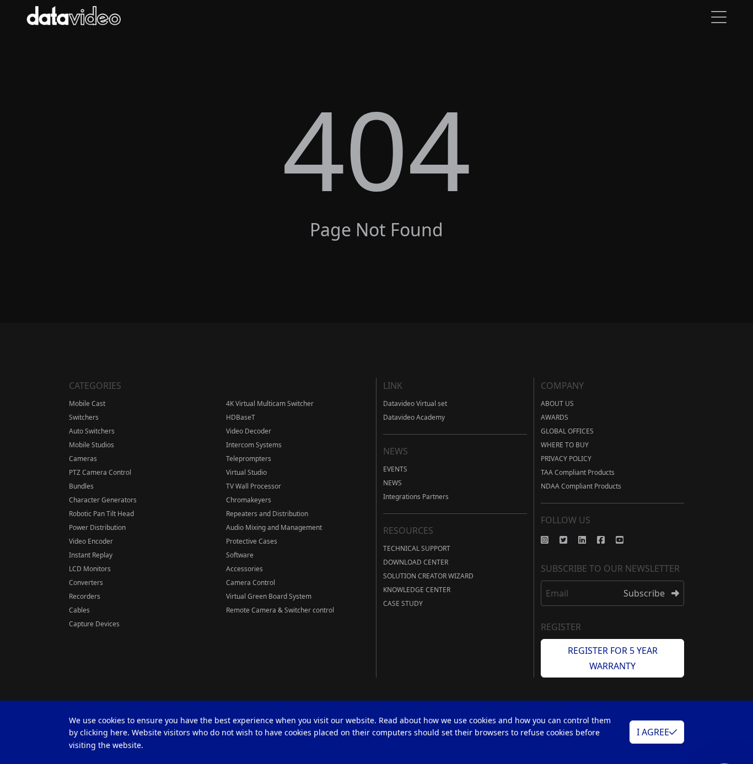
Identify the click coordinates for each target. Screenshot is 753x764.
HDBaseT (240, 417)
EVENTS (395, 469)
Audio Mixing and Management (274, 527)
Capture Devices (94, 623)
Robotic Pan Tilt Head (101, 513)
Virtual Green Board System (268, 596)
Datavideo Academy (414, 417)
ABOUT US (557, 403)
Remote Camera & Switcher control (280, 610)
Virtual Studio (246, 472)
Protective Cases (251, 541)
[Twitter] (569, 540)
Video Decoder (248, 431)
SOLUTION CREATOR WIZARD (428, 576)
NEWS (392, 482)
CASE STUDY (403, 603)
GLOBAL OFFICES (567, 431)
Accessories (244, 568)
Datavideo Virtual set (415, 403)
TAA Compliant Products (578, 472)
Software (240, 555)
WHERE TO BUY (565, 444)
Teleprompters (248, 458)
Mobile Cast (87, 403)
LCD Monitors (90, 568)
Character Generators (103, 500)
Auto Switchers (92, 431)
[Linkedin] (587, 540)
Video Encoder (91, 541)
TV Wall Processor (253, 486)
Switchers (84, 417)
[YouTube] (625, 540)
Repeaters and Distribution (267, 513)
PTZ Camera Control (100, 472)
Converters (86, 582)
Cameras (83, 458)
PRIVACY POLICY (566, 458)
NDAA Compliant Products (581, 486)
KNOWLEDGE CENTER (416, 589)
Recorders (84, 596)
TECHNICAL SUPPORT (416, 548)
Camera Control (250, 582)
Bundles (81, 486)
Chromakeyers (248, 500)
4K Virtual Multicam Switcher (270, 403)
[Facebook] (606, 540)
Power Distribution (97, 527)
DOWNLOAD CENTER (415, 562)
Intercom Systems (254, 444)
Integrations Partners (416, 496)
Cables (79, 610)
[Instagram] (550, 540)
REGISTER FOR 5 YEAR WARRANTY (613, 658)
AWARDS (554, 417)
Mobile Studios (91, 444)
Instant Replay (90, 555)
